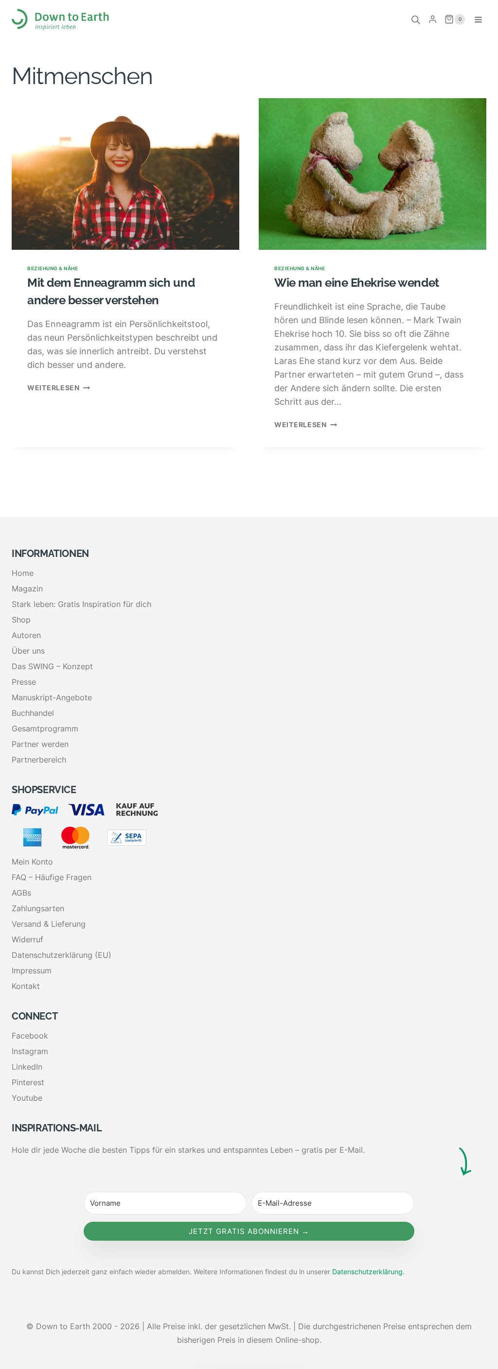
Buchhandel (33, 713)
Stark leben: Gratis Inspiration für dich (81, 604)
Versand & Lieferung (49, 924)
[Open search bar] (416, 19)
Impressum (32, 970)
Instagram (30, 1051)
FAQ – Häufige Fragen (51, 877)
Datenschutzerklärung (367, 1271)
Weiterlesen (58, 387)
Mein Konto (32, 861)
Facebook (30, 1035)
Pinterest (28, 1082)
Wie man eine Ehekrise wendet (356, 283)
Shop (21, 619)
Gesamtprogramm (45, 728)
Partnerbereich (39, 759)
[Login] (432, 19)
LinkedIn (27, 1067)
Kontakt (26, 986)
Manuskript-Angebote (52, 697)
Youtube (27, 1098)
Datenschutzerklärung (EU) (61, 955)
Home (23, 573)
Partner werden (40, 744)
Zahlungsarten (38, 908)
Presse (24, 682)
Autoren (26, 635)
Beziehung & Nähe (52, 268)
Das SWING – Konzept (52, 666)
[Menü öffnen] (478, 19)
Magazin (27, 588)
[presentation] (125, 174)
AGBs (21, 893)
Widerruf (27, 939)
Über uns (28, 651)
